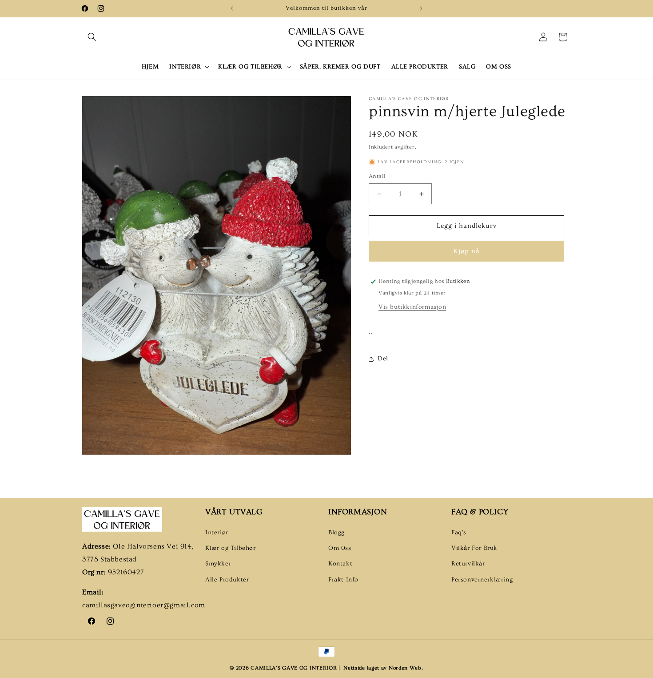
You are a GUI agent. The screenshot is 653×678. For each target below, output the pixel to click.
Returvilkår (468, 564)
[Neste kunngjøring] (421, 8)
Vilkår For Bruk (474, 548)
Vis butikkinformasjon (412, 307)
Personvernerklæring (482, 579)
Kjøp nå (467, 251)
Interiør (216, 532)
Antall (377, 176)
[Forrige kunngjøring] (232, 8)
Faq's (458, 532)
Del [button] (383, 358)
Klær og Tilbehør (230, 548)
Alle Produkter (227, 579)
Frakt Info (343, 579)
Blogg (336, 532)
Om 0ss (339, 548)
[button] (92, 37)
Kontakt (340, 564)
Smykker (218, 564)
